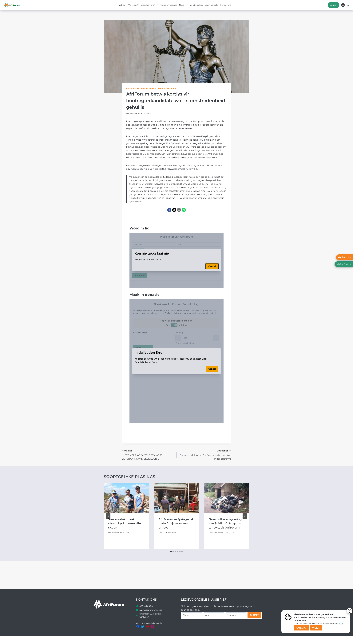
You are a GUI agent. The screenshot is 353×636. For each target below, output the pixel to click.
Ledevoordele (211, 5)
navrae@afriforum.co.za (150, 610)
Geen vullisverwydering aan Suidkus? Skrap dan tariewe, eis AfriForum (225, 523)
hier (341, 623)
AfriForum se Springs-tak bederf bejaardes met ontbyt (176, 523)
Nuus (181, 5)
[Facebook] (169, 210)
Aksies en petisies (168, 5)
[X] (174, 210)
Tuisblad (121, 5)
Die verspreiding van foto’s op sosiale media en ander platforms (205, 455)
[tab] (171, 551)
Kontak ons (225, 5)
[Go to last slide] (108, 516)
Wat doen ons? (148, 5)
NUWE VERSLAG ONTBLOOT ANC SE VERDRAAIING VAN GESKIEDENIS (142, 455)
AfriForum (135, 114)
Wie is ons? (133, 5)
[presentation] (126, 498)
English (333, 5)
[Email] (179, 210)
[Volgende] (245, 516)
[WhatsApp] (184, 210)
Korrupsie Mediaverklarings (141, 89)
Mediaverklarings (166, 89)
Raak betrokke (196, 5)
